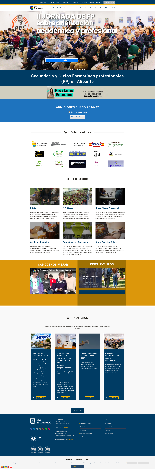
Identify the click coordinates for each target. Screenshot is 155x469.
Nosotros (82, 420)
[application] (53, 281)
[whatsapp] (46, 429)
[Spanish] (2, 466)
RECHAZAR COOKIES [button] (143, 463)
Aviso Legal (83, 430)
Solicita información (109, 2)
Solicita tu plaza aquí (79, 116)
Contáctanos (83, 427)
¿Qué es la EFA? (57, 8)
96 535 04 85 (64, 431)
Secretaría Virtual (54, 2)
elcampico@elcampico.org (66, 435)
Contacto (122, 8)
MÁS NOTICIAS (77, 410)
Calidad (107, 437)
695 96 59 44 (63, 433)
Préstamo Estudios (110, 420)
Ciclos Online (93, 8)
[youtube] (43, 429)
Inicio (48, 8)
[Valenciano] (4, 466)
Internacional (66, 2)
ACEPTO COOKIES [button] (132, 463)
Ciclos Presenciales (81, 8)
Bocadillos (108, 430)
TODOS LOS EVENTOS (103, 292)
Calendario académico (86, 423)
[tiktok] (49, 429)
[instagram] (40, 429)
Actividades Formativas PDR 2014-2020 (91, 2)
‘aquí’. (125, 463)
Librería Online (109, 433)
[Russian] (11, 466)
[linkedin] (34, 429)
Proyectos (75, 2)
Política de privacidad (86, 433)
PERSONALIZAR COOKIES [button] (77, 466)
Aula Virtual (43, 2)
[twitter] (37, 429)
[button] (34, 397)
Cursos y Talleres (104, 8)
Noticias (114, 8)
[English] (9, 466)
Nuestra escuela (68, 8)
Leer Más (41, 397)
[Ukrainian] (6, 466)
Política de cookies (85, 437)
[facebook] (31, 429)
